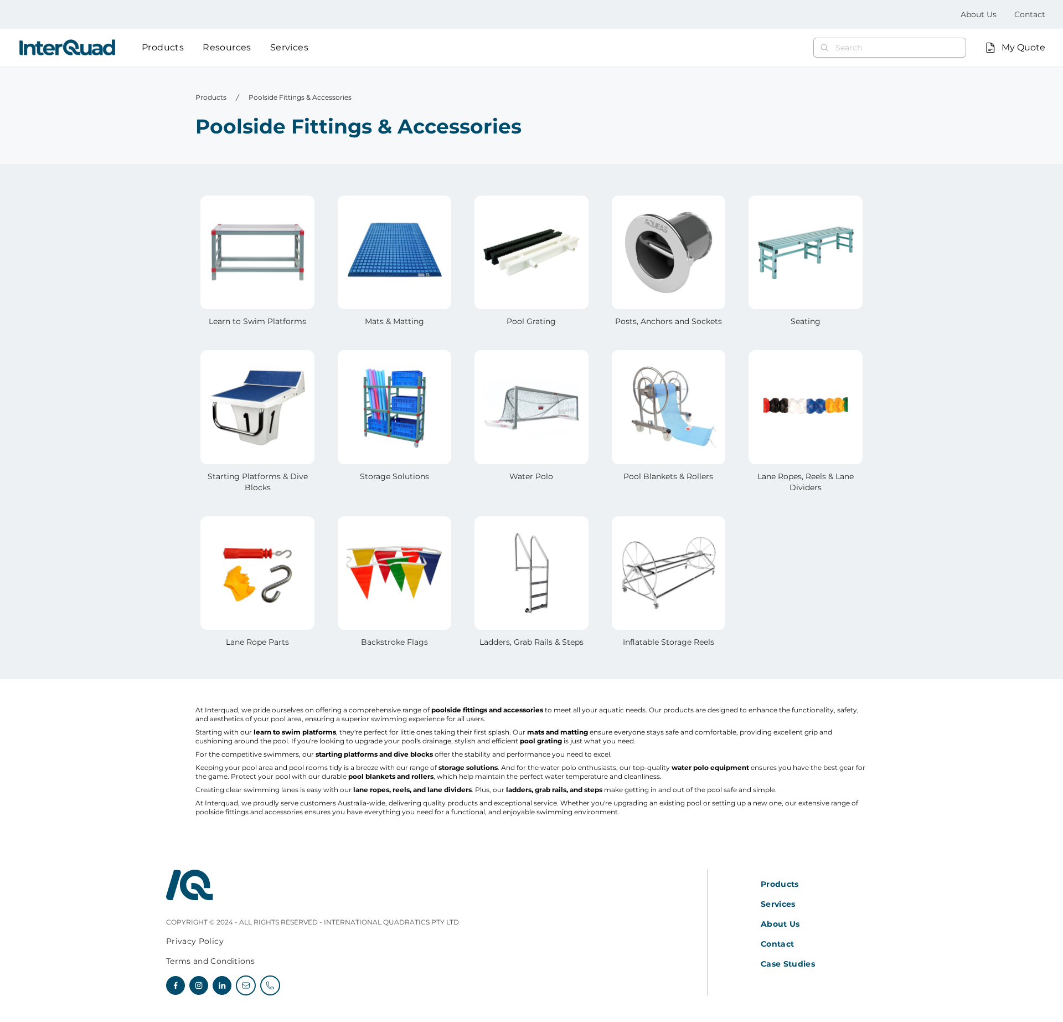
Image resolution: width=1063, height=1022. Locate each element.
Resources (227, 47)
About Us (979, 14)
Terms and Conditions (210, 961)
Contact (1029, 14)
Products (163, 47)
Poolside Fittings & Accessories (300, 97)
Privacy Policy (195, 941)
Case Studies (788, 964)
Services (289, 47)
